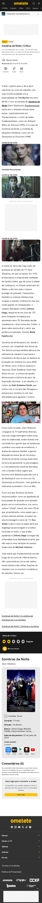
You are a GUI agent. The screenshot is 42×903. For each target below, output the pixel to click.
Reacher (35, 8)
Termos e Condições (11, 865)
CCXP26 (5, 8)
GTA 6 (28, 8)
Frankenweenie (32, 105)
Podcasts (13, 8)
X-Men (21, 8)
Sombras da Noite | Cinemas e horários (20, 626)
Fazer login (21, 795)
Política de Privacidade (11, 872)
